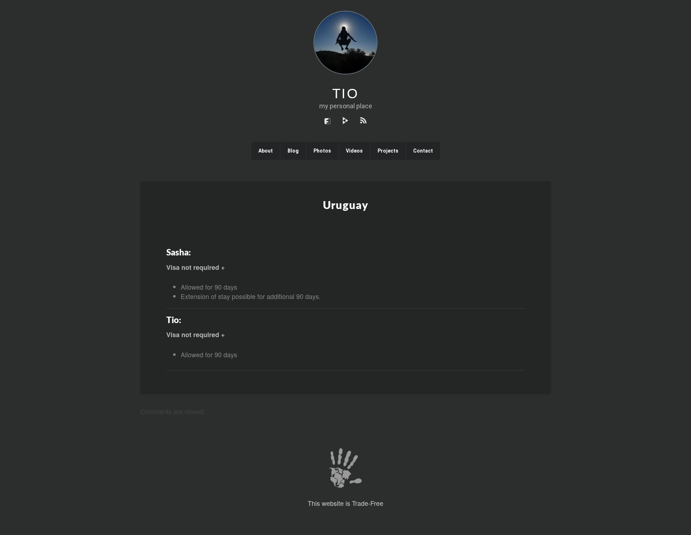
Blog (293, 151)
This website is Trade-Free (345, 503)
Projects (388, 151)
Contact (423, 151)
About (265, 151)
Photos (322, 151)
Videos (354, 151)
